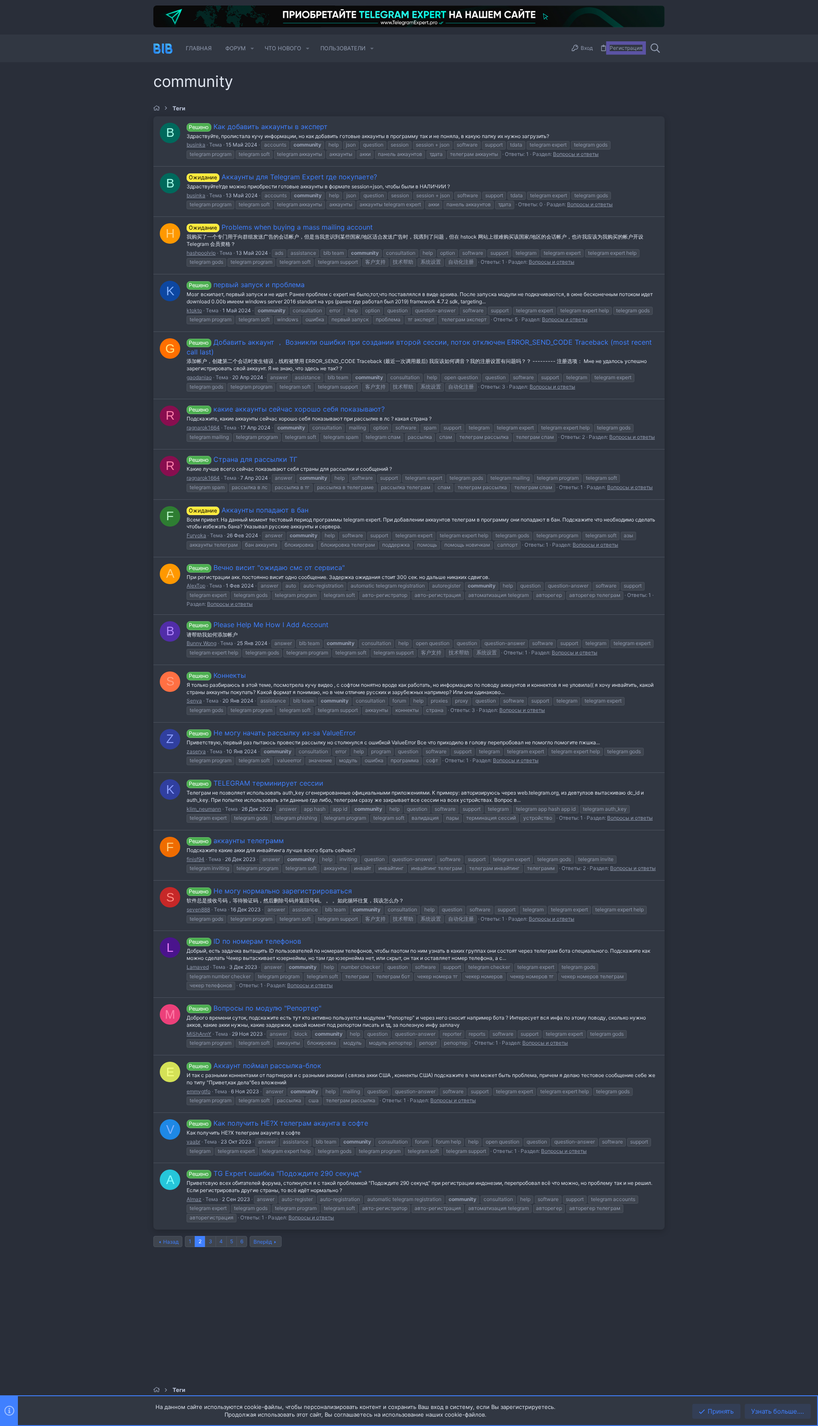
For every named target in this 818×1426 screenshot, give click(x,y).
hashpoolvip (201, 253)
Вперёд (262, 1242)
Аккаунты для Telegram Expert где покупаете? (283, 177)
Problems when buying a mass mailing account (280, 227)
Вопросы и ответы (576, 154)
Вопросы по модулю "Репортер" (255, 1008)
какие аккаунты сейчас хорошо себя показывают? (286, 409)
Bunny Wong (201, 643)
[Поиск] (655, 48)
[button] (252, 48)
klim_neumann (204, 809)
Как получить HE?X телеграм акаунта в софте (278, 1123)
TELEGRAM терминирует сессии (256, 783)
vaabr (193, 1141)
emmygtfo (198, 1091)
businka (196, 144)
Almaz (194, 1199)
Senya (194, 700)
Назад (171, 1242)
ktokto (194, 310)
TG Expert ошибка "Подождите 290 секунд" (275, 1173)
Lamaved (198, 967)
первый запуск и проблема (246, 284)
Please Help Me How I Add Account (258, 624)
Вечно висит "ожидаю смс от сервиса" (266, 567)
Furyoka (196, 535)
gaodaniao (199, 377)
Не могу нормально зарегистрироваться (270, 891)
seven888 (198, 909)
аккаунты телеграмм (236, 840)
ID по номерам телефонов (245, 941)
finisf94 (195, 859)
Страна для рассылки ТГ (243, 459)
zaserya (196, 751)
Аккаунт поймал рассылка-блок (255, 1065)
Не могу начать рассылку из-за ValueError (272, 733)
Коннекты (217, 675)
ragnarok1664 (203, 427)
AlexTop (196, 585)
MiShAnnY (199, 1034)
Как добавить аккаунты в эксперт (258, 126)
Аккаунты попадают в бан (248, 510)
